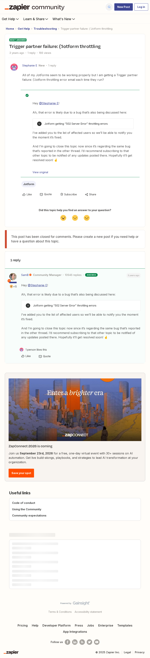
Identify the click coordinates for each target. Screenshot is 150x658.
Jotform (28, 184)
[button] (123, 7)
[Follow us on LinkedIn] (75, 642)
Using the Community (26, 509)
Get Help (8, 19)
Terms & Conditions (60, 611)
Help (35, 625)
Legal (127, 652)
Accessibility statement (88, 611)
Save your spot (21, 473)
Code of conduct (23, 503)
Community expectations (29, 515)
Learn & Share (33, 19)
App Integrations (75, 631)
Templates (124, 625)
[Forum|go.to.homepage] (35, 7)
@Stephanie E (49, 103)
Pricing (23, 625)
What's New (61, 19)
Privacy (140, 652)
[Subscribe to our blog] (82, 642)
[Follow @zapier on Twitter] (89, 642)
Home (10, 28)
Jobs (90, 625)
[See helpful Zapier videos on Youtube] (97, 642)
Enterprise (105, 625)
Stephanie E (29, 65)
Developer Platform (56, 625)
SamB (25, 275)
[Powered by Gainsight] (75, 604)
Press (79, 625)
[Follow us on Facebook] (67, 642)
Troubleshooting (45, 28)
